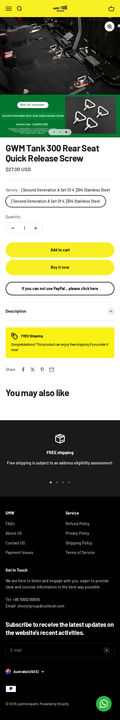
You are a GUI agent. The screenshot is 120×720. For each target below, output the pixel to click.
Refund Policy (78, 523)
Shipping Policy (79, 543)
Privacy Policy (77, 533)
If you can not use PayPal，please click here (60, 288)
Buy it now (60, 267)
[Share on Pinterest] (42, 369)
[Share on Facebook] (23, 369)
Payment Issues (19, 552)
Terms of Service (80, 552)
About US (14, 533)
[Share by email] (51, 369)
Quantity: (13, 216)
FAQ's (10, 523)
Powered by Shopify (54, 704)
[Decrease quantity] (13, 228)
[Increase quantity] (36, 228)
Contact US (15, 543)
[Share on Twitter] (32, 369)
